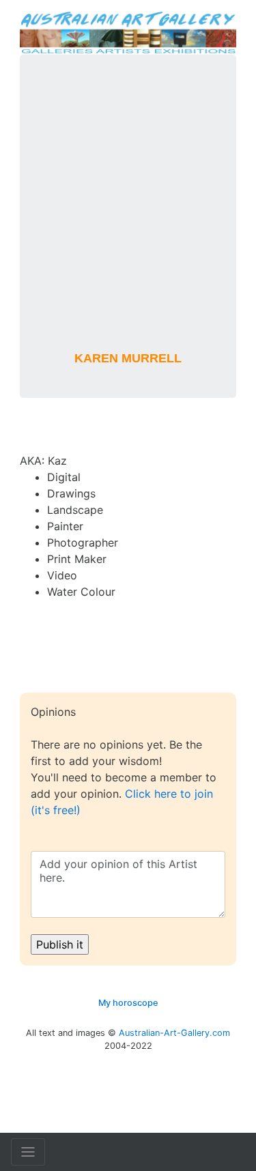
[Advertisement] (128, 211)
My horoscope (128, 1003)
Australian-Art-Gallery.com (174, 1033)
